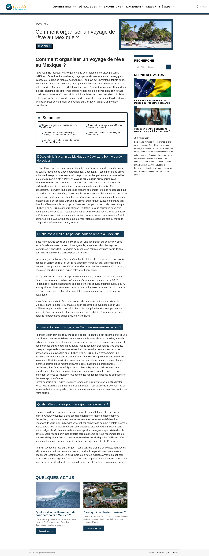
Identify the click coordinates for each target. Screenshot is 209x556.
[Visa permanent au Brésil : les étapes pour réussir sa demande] (153, 88)
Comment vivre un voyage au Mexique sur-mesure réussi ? (105, 126)
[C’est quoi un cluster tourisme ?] (105, 495)
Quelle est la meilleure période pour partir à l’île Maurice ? (55, 514)
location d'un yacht (153, 148)
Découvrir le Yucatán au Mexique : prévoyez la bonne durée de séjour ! (60, 133)
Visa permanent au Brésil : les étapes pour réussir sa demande (152, 101)
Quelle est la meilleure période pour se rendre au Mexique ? (61, 141)
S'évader (44, 46)
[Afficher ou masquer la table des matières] (93, 117)
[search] (198, 7)
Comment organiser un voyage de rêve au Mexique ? (59, 126)
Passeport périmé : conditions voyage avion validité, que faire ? (152, 130)
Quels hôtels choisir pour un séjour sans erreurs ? (104, 134)
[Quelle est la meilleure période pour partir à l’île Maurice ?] (58, 495)
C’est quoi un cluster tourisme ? (104, 512)
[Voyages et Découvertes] (16, 7)
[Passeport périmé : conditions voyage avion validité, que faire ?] (153, 116)
